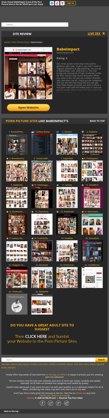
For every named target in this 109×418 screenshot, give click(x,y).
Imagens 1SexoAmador (23, 265)
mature (14, 364)
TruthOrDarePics (45, 238)
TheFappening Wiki (95, 158)
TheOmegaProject (46, 185)
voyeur (70, 364)
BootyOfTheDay (18, 132)
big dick (100, 364)
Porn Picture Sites (22, 121)
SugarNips (68, 158)
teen (81, 364)
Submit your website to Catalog (54, 395)
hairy (86, 364)
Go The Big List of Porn (56, 374)
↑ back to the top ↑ (11, 411)
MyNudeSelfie (94, 212)
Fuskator (93, 132)
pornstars (44, 364)
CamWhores (94, 265)
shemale (5, 364)
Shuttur (68, 132)
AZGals (68, 185)
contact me (81, 393)
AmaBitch (93, 185)
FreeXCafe (69, 212)
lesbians (12, 367)
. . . (18, 367)
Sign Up (70, 3)
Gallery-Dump (43, 132)
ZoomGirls (94, 238)
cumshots (61, 364)
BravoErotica (18, 158)
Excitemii (43, 265)
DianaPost (44, 212)
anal (76, 364)
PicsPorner (68, 265)
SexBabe (69, 238)
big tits (26, 364)
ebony (52, 364)
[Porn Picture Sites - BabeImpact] (80, 59)
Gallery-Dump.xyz (20, 238)
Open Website (28, 107)
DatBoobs (18, 185)
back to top (97, 120)
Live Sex (94, 33)
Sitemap (30, 398)
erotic (4, 367)
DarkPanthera (19, 212)
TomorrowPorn (43, 158)
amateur (34, 364)
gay (20, 364)
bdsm (93, 364)
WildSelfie (43, 292)
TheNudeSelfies (19, 292)
